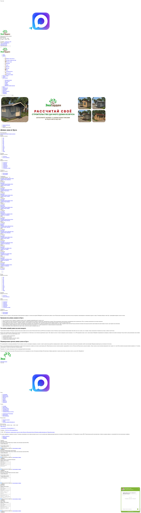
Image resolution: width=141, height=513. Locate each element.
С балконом (5, 164)
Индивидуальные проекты (10, 85)
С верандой (5, 167)
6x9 (3, 143)
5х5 (3, 139)
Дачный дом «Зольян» (4, 254)
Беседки (7, 68)
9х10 (3, 148)
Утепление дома (6, 409)
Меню (4, 54)
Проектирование (6, 415)
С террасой (5, 163)
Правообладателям (51, 432)
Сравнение (5, 93)
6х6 (3, 141)
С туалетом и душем (6, 168)
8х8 (3, 145)
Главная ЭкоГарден (6, 125)
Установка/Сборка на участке (8, 411)
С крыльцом (5, 162)
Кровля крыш (5, 414)
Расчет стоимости (6, 91)
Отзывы (6, 82)
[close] (0, 95)
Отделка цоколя (6, 408)
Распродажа (8, 73)
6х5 (3, 140)
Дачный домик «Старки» (5, 196)
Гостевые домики (9, 74)
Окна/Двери (5, 407)
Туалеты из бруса (9, 71)
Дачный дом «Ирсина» (4, 265)
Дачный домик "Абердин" (5, 227)
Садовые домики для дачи (11, 60)
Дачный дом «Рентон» (4, 260)
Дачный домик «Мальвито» (5, 179)
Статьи (6, 83)
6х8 (3, 142)
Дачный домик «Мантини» (5, 232)
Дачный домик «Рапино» (5, 201)
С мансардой (5, 165)
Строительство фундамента (8, 413)
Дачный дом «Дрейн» (4, 249)
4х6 (3, 138)
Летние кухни (9, 61)
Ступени (4, 406)
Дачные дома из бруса (10, 58)
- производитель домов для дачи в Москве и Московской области (20, 432)
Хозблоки (8, 63)
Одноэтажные (5, 173)
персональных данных (17, 448)
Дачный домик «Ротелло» (5, 220)
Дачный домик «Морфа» (5, 208)
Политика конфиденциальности (9, 422)
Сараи (7, 65)
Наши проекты (5, 75)
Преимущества (5, 396)
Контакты (4, 90)
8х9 (3, 149)
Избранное (5, 92)
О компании (5, 88)
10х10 (4, 151)
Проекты (4, 397)
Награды (4, 399)
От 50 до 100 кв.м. (6, 157)
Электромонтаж (6, 410)
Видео (4, 86)
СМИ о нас (5, 401)
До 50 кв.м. (5, 156)
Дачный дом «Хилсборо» (5, 243)
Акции (4, 76)
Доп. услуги (7, 81)
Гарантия (6, 84)
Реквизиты (5, 402)
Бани (7, 69)
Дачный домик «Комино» (5, 185)
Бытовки (7, 66)
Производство (5, 87)
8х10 (3, 146)
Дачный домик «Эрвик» (5, 238)
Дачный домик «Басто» (4, 190)
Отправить (2, 449)
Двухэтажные (5, 174)
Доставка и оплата (8, 80)
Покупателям (5, 77)
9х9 (3, 150)
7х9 (3, 144)
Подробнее (2, 182)
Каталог (4, 55)
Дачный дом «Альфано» (5, 214)
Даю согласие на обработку (11, 448)
